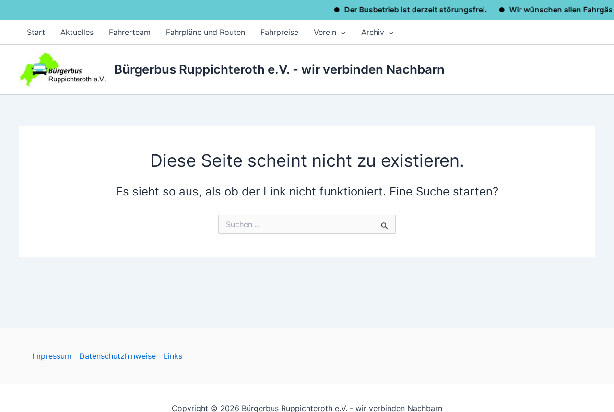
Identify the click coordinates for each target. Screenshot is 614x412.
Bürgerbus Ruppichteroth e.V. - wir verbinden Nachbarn (279, 69)
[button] (341, 32)
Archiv (372, 32)
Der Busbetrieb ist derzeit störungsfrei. (411, 9)
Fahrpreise (279, 32)
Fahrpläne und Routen (205, 32)
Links (173, 356)
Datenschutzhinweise (117, 356)
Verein (325, 32)
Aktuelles (77, 32)
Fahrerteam (130, 32)
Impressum (51, 356)
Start (36, 32)
